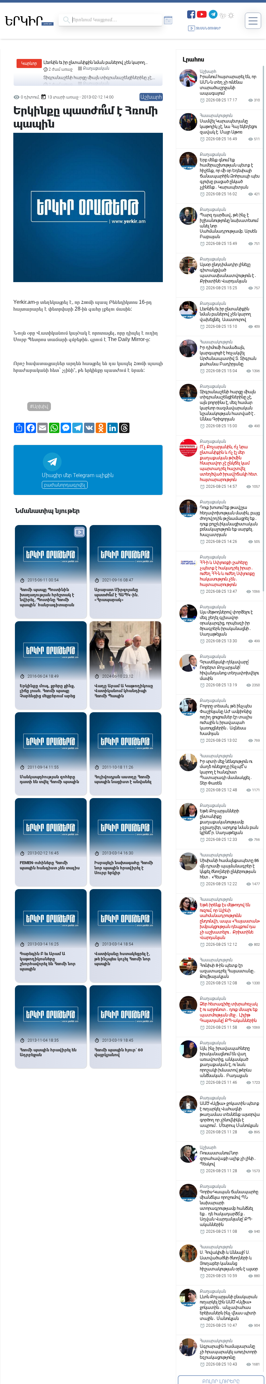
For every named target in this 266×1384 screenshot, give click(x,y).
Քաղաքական (96, 68)
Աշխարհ (151, 97)
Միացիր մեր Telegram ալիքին (78, 475)
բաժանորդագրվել (64, 484)
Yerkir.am (24, 302)
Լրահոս (193, 59)
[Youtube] (202, 13)
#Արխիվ (39, 406)
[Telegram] (213, 13)
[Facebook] (191, 13)
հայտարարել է (30, 309)
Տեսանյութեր (208, 28)
